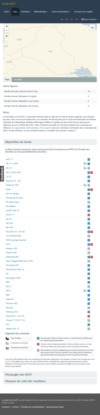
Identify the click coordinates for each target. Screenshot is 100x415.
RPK (8, 295)
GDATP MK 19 (12, 211)
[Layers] (92, 27)
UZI (7, 324)
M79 (8, 244)
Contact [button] (15, 407)
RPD (8, 282)
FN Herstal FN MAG (14, 198)
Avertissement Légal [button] (55, 407)
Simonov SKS (11, 303)
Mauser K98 (11, 253)
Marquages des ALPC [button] (18, 374)
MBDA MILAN (12, 257)
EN (62, 19)
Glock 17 (10, 215)
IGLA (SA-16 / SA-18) (15, 232)
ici (75, 131)
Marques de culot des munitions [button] (25, 381)
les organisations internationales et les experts (31, 128)
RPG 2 (8, 287)
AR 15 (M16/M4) (13, 172)
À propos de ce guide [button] (83, 12)
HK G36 (9, 223)
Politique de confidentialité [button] (32, 407)
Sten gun (9, 308)
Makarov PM (11, 249)
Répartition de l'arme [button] (18, 142)
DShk (8, 190)
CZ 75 (8, 177)
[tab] (50, 142)
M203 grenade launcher (16, 240)
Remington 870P (13, 278)
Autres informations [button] (60, 12)
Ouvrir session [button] (90, 19)
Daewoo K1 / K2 (13, 181)
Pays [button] (15, 12)
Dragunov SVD (12, 185)
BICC (94, 76)
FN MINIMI (11, 206)
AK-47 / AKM (12, 164)
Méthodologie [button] (40, 12)
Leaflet (80, 76)
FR (67, 19)
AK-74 (9, 168)
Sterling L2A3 (12, 312)
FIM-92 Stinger (12, 194)
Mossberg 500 (12, 265)
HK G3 (9, 219)
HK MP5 (9, 228)
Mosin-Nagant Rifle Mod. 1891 (19, 261)
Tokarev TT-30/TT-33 (15, 320)
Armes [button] (6, 12)
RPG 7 (8, 291)
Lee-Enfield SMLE (13, 236)
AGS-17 (9, 159)
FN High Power (12, 202)
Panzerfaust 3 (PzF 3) (15, 270)
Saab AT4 (10, 299)
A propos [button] (6, 407)
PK (7, 274)
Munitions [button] (25, 12)
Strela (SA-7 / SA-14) (15, 316)
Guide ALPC (8, 4)
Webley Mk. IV (12, 329)
